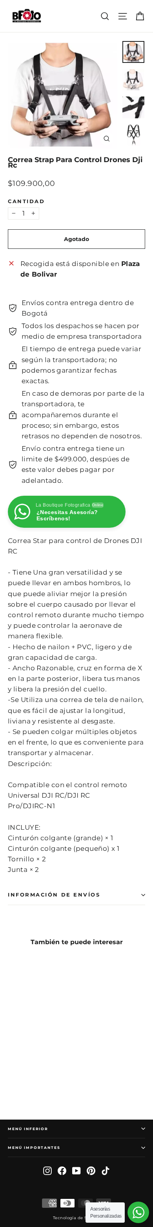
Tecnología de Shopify (76, 1217)
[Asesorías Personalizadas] (138, 1212)
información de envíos (54, 895)
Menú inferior (28, 1129)
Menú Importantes (34, 1147)
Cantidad (26, 202)
